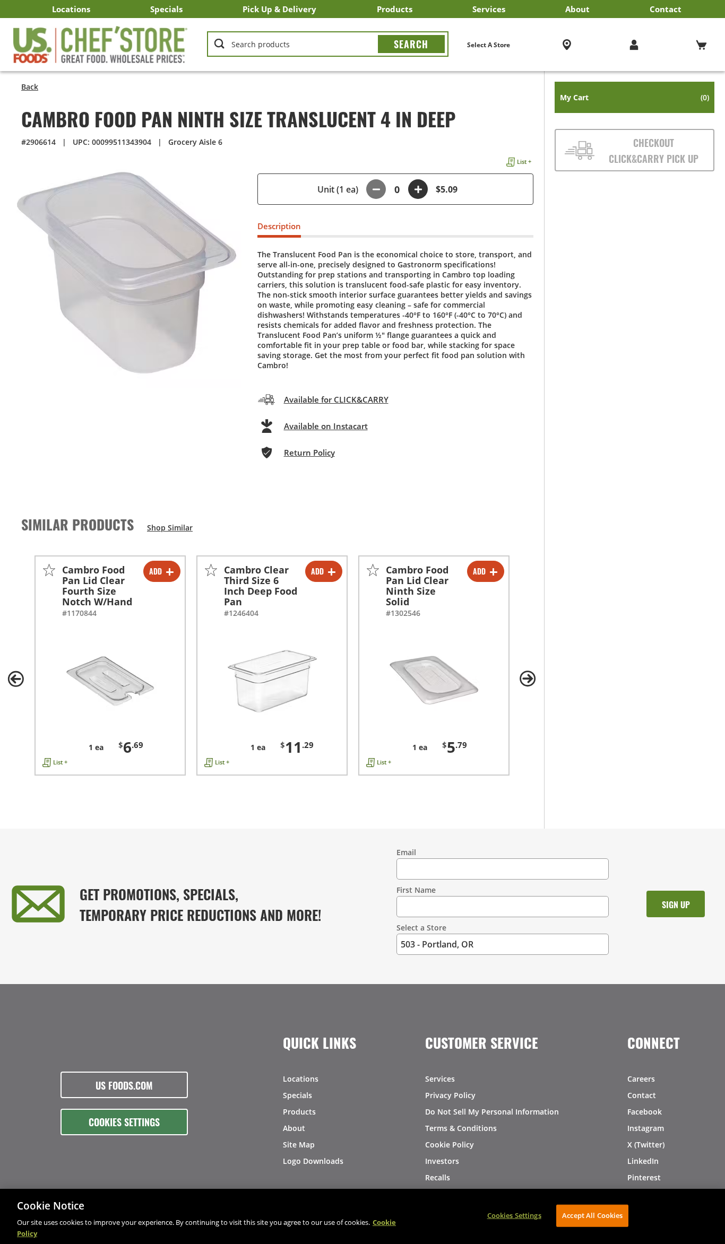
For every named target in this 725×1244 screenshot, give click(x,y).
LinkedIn (643, 1161)
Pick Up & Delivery (279, 9)
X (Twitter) (645, 1144)
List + (524, 162)
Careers (641, 1079)
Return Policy (309, 452)
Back (29, 87)
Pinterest (644, 1177)
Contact (665, 9)
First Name (416, 890)
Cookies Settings (124, 1121)
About (577, 9)
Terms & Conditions (461, 1128)
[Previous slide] (16, 679)
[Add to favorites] (49, 570)
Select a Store (421, 928)
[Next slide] (528, 679)
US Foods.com (124, 1085)
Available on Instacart (326, 426)
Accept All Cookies (592, 1215)
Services (488, 9)
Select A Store (488, 44)
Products (394, 9)
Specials (166, 9)
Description (279, 226)
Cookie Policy (449, 1144)
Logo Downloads (313, 1161)
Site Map (299, 1144)
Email (406, 852)
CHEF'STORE (100, 44)
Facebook (644, 1112)
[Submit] (411, 44)
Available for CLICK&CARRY (336, 399)
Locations (71, 9)
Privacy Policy (450, 1095)
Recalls (437, 1177)
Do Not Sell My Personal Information (492, 1112)
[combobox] (327, 44)
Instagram (645, 1128)
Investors (442, 1161)
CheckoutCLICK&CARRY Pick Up (653, 150)
